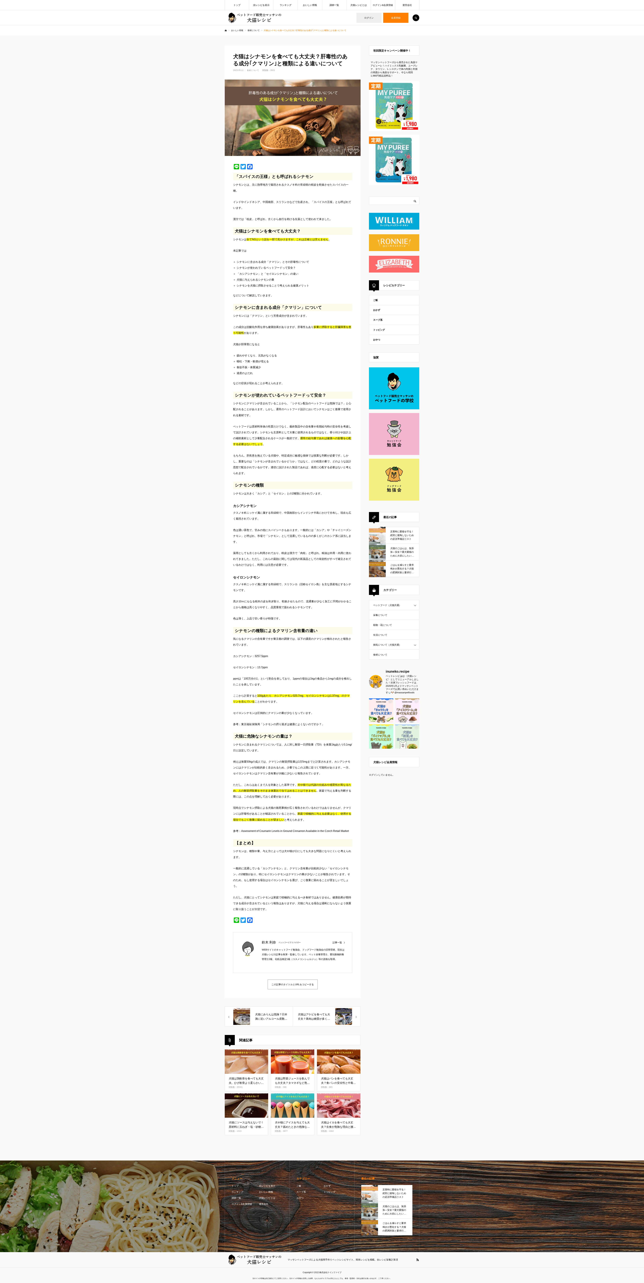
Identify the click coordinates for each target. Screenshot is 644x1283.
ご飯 (375, 300)
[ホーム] (226, 30)
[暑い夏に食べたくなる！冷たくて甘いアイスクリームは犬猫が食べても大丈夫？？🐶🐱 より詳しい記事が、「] (407, 710)
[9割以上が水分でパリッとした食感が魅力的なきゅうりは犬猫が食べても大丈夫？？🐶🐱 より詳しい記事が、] (381, 710)
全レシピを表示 (261, 5)
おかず (376, 310)
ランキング (285, 5)
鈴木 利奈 (269, 942)
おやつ (376, 339)
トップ (236, 5)
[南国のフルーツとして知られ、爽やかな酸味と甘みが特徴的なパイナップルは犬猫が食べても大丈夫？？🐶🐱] (381, 736)
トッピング (379, 329)
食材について (253, 70)
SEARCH (416, 17)
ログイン (369, 17)
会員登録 (395, 17)
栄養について (380, 615)
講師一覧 (334, 5)
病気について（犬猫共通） (387, 644)
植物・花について (382, 625)
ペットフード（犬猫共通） (387, 605)
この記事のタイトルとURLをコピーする (293, 984)
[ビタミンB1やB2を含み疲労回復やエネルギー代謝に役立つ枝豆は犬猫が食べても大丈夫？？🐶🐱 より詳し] (407, 736)
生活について (380, 635)
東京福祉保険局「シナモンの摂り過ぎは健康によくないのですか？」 (282, 724)
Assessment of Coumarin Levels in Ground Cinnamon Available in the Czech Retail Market (295, 831)
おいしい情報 (310, 5)
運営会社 (407, 5)
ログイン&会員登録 (383, 5)
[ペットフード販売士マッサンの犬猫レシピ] (254, 18)
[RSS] (417, 1259)
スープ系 (378, 320)
